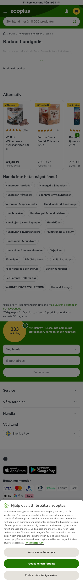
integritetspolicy (34, 542)
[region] (41, 541)
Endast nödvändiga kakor (41, 575)
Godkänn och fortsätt (41, 563)
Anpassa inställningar (41, 552)
